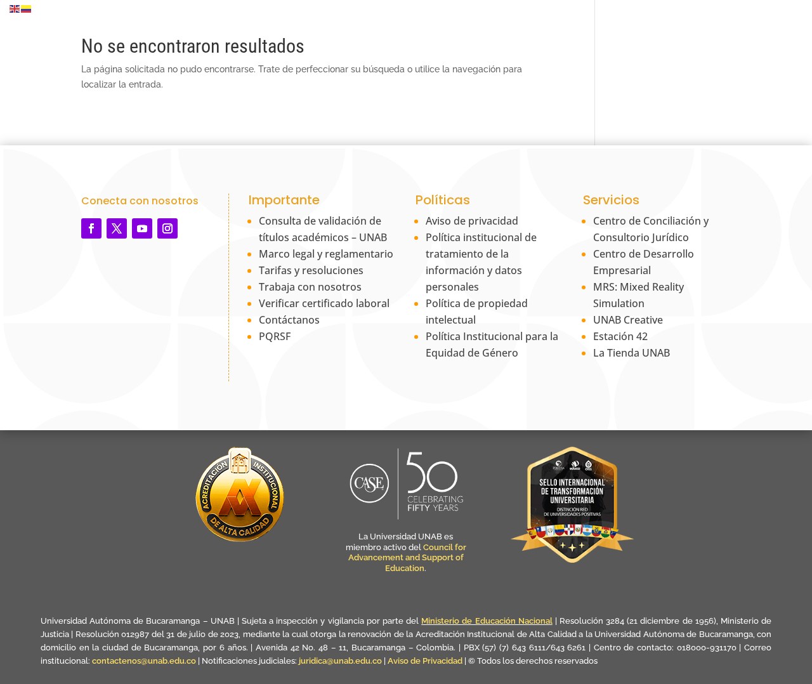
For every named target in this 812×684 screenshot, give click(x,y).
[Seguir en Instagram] (167, 228)
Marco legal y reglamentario (326, 254)
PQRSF (275, 336)
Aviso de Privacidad (426, 661)
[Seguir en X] (117, 228)
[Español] (26, 8)
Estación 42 (620, 336)
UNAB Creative (628, 320)
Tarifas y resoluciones (311, 270)
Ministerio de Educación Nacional (486, 621)
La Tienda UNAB (631, 353)
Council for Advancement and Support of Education (407, 558)
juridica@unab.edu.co (340, 661)
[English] (15, 8)
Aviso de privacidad (472, 221)
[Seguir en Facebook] (91, 228)
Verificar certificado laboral (324, 303)
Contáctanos (289, 320)
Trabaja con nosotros (310, 287)
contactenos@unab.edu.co (144, 661)
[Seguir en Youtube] (142, 228)
